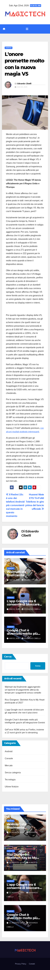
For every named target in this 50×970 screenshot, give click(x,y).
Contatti (32, 964)
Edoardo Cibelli (24, 83)
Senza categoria (13, 772)
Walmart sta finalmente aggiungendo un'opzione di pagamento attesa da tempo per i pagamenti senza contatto (23, 690)
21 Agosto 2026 (17, 893)
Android (8, 47)
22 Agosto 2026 (17, 832)
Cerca (7, 656)
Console (9, 758)
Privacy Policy (20, 964)
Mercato (9, 765)
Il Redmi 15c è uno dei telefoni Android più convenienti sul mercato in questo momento (15, 505)
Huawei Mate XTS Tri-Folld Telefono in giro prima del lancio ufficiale (34, 501)
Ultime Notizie (12, 786)
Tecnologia (10, 779)
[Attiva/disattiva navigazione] (27, 28)
